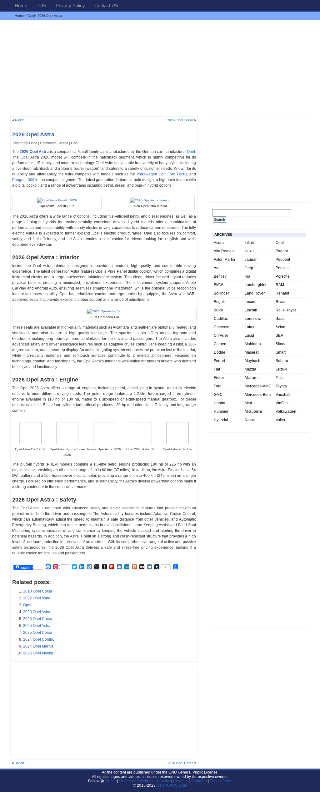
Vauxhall (283, 394)
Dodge (219, 352)
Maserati (252, 352)
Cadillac (221, 318)
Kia (247, 276)
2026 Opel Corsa (180, 120)
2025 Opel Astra (36, 625)
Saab (280, 318)
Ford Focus (177, 174)
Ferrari (219, 361)
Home (21, 5)
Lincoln (251, 310)
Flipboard (199, 781)
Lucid (249, 335)
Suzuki (281, 369)
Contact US (106, 5)
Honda (219, 403)
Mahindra (253, 344)
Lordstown (253, 318)
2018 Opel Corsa (37, 591)
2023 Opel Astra (36, 612)
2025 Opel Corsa (37, 632)
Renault (282, 293)
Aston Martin (224, 259)
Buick (218, 310)
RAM (280, 285)
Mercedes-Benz (258, 394)
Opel (31, 16)
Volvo (280, 420)
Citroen (220, 344)
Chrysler (221, 335)
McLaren (252, 378)
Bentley (220, 276)
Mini (248, 403)
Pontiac (282, 268)
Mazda (250, 369)
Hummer (221, 411)
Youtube (163, 781)
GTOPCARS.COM (172, 785)
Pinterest (126, 781)
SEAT (280, 335)
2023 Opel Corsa (37, 619)
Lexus (250, 302)
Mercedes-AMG (258, 386)
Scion (280, 327)
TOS (41, 5)
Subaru (282, 361)
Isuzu (249, 251)
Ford (218, 386)
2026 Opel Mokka (38, 653)
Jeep (249, 268)
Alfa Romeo (224, 251)
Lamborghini (255, 285)
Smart (281, 352)
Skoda (281, 344)
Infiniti (250, 242)
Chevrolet (222, 327)
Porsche (283, 276)
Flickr (214, 781)
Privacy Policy (70, 5)
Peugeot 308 (23, 180)
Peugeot (283, 259)
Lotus (249, 327)
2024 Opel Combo (38, 639)
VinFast (282, 403)
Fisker (219, 378)
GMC (218, 394)
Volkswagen (286, 411)
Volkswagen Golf (151, 174)
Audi (218, 268)
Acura (219, 242)
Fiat (217, 369)
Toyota (281, 386)
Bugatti (220, 302)
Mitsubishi (253, 411)
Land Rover (255, 293)
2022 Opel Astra (36, 598)
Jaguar (251, 259)
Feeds (227, 781)
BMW (218, 285)
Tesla (280, 378)
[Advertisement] (160, 68)
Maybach (252, 361)
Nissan (251, 420)
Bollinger (221, 293)
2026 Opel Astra (33, 134)
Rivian (19, 120)
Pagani (282, 251)
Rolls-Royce (286, 310)
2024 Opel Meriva (38, 646)
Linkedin (180, 781)
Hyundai (221, 420)
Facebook (145, 781)
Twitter (111, 781)
